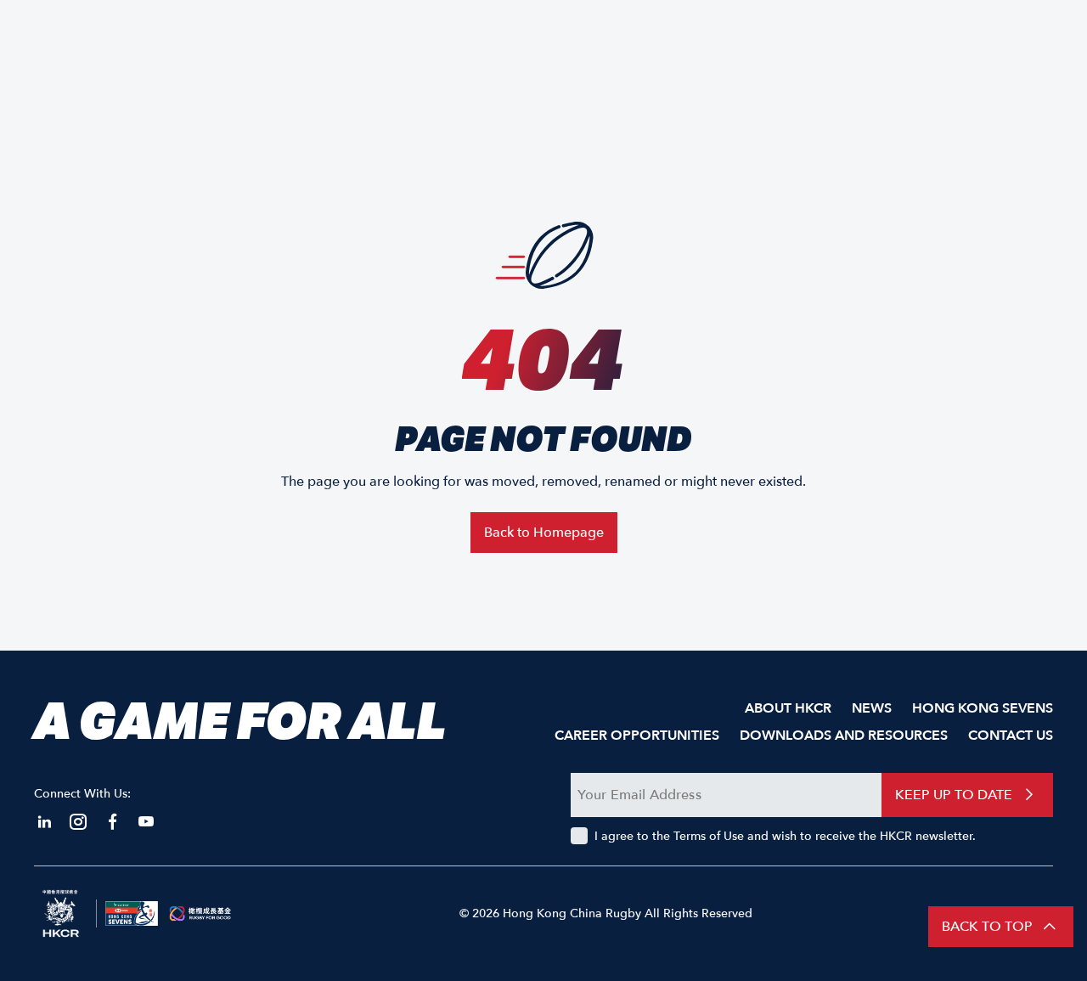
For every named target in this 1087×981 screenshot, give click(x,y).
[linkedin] (44, 822)
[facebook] (112, 822)
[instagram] (78, 822)
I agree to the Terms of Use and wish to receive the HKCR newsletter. (785, 836)
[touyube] (146, 822)
